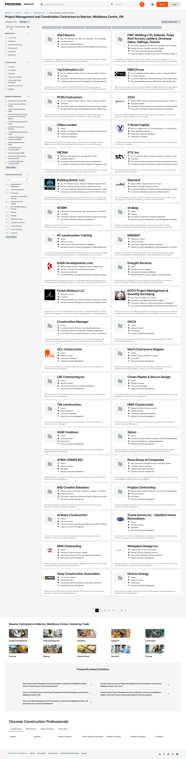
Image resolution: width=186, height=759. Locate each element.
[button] (6, 37)
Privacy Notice (41, 753)
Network (29, 4)
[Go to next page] (125, 610)
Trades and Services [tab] (47, 729)
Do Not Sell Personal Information (69, 753)
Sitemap (83, 753)
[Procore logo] (13, 4)
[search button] (142, 4)
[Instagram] (173, 754)
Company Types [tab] (16, 729)
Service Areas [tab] (62, 729)
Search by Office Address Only (18, 28)
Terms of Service (53, 753)
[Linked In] (160, 754)
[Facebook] (164, 754)
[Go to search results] (27, 179)
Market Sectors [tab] (31, 729)
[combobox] (126, 4)
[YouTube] (177, 754)
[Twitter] (168, 754)
